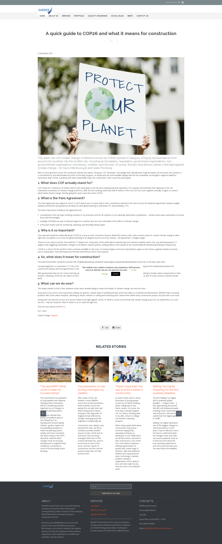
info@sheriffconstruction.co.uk (158, 528)
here (64, 306)
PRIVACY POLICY (99, 510)
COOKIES (95, 506)
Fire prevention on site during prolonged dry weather (91, 390)
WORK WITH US (98, 515)
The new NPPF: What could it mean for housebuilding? (53, 390)
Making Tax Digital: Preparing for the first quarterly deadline (165, 390)
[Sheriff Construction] (46, 10)
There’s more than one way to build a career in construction (129, 390)
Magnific (54, 315)
